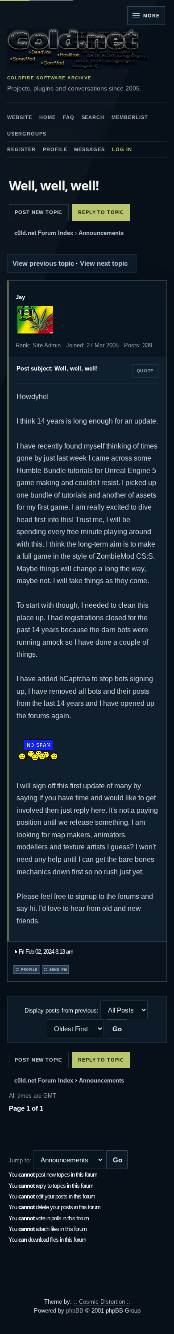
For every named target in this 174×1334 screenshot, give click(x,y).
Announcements (101, 233)
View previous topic (43, 263)
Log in (122, 149)
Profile (55, 149)
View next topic (104, 263)
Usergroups (26, 133)
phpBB (74, 1310)
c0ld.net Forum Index (43, 233)
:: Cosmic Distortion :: (102, 1301)
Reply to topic (101, 212)
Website (19, 117)
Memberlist (130, 117)
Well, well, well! (53, 185)
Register (21, 149)
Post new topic (38, 212)
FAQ (69, 117)
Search (93, 117)
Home (47, 117)
